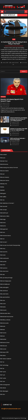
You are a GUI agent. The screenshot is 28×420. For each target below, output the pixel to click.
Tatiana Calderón (6, 358)
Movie (3, 326)
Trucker (4, 378)
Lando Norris (5, 294)
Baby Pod (4, 183)
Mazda (4, 307)
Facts (3, 232)
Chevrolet (4, 206)
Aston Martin (5, 171)
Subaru (4, 355)
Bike (3, 187)
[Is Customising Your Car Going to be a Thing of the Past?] (14, 28)
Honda (3, 255)
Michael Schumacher (7, 316)
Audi (3, 174)
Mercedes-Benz (6, 313)
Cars (14, 39)
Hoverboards (5, 258)
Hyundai (4, 261)
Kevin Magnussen (6, 281)
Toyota (4, 371)
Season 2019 (5, 352)
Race (3, 336)
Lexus (3, 300)
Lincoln (4, 303)
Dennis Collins (5, 216)
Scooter (4, 349)
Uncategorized (6, 384)
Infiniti (3, 265)
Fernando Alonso (6, 235)
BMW (3, 190)
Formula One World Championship (11, 245)
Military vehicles (6, 320)
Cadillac (4, 196)
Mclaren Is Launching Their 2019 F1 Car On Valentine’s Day (18, 129)
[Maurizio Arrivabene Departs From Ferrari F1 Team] (14, 86)
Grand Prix (4, 252)
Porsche (4, 333)
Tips (3, 368)
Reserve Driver (5, 342)
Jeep (3, 274)
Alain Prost (4, 161)
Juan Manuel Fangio (7, 277)
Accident (4, 154)
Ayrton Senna (5, 180)
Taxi (3, 362)
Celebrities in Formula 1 (8, 203)
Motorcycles (5, 323)
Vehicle (4, 388)
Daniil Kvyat (5, 213)
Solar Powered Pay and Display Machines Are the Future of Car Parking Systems (18, 119)
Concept (4, 209)
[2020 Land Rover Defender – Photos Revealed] (5, 140)
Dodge (4, 219)
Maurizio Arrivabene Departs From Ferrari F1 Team (12, 100)
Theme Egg (23, 418)
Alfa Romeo (5, 164)
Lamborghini (5, 287)
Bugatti (4, 193)
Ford (3, 239)
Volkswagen (5, 391)
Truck (3, 375)
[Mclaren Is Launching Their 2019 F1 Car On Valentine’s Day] (5, 130)
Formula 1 (3, 96)
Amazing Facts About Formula (10, 167)
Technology (5, 365)
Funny (3, 248)
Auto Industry (5, 177)
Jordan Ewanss (14, 62)
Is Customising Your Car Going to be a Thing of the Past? (14, 43)
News (3, 329)
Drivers (4, 222)
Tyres (3, 381)
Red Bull (4, 339)
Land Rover (5, 290)
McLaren (4, 310)
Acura (3, 158)
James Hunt (5, 271)
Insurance (4, 268)
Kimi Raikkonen (6, 284)
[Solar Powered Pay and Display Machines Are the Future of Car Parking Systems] (5, 119)
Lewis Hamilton (6, 297)
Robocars (4, 346)
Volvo (3, 394)
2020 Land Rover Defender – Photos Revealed (18, 139)
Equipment (5, 229)
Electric (4, 226)
